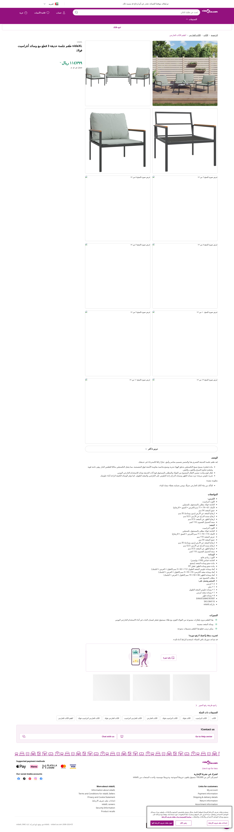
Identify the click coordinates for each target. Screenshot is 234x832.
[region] (189, 817)
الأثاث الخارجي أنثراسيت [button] (133, 718)
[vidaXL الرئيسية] (210, 11)
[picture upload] (139, 658)
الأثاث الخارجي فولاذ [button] (112, 718)
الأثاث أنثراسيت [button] (201, 718)
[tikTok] (24, 778)
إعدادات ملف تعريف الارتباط (103, 800)
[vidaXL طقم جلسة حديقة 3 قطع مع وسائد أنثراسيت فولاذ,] (117, 73)
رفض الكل (183, 823)
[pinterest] (30, 778)
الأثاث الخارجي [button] (152, 718)
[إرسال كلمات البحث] (76, 12)
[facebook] (41, 778)
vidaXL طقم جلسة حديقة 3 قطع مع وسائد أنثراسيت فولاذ (50, 48)
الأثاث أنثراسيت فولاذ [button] (169, 718)
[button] (143, 4)
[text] (70, 63)
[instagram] (35, 778)
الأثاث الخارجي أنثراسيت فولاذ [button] (89, 718)
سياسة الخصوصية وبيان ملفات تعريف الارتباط (176, 817)
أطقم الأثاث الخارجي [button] (65, 718)
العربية (51, 4)
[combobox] (136, 12)
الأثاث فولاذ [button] (186, 718)
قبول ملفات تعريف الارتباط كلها (162, 823)
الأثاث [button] (214, 718)
